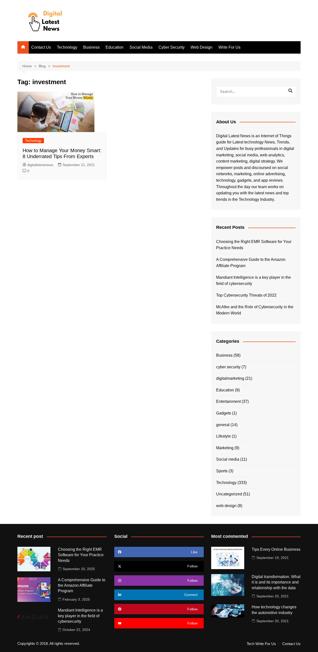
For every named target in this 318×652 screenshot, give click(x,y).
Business (91, 47)
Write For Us (229, 47)
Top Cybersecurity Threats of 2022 (246, 295)
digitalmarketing (230, 378)
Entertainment (228, 401)
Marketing (225, 448)
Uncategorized (229, 494)
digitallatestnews (40, 165)
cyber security (228, 367)
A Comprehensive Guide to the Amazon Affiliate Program (250, 262)
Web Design (201, 47)
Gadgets (223, 413)
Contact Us (41, 47)
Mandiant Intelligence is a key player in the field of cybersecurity (253, 280)
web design (226, 506)
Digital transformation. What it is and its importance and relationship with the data (276, 582)
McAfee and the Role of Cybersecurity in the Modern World (254, 310)
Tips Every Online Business (276, 549)
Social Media (141, 47)
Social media (227, 459)
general (223, 425)
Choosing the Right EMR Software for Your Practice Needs (253, 245)
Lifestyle (223, 436)
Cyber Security (172, 47)
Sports (222, 471)
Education (114, 47)
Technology (67, 47)
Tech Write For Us (261, 644)
